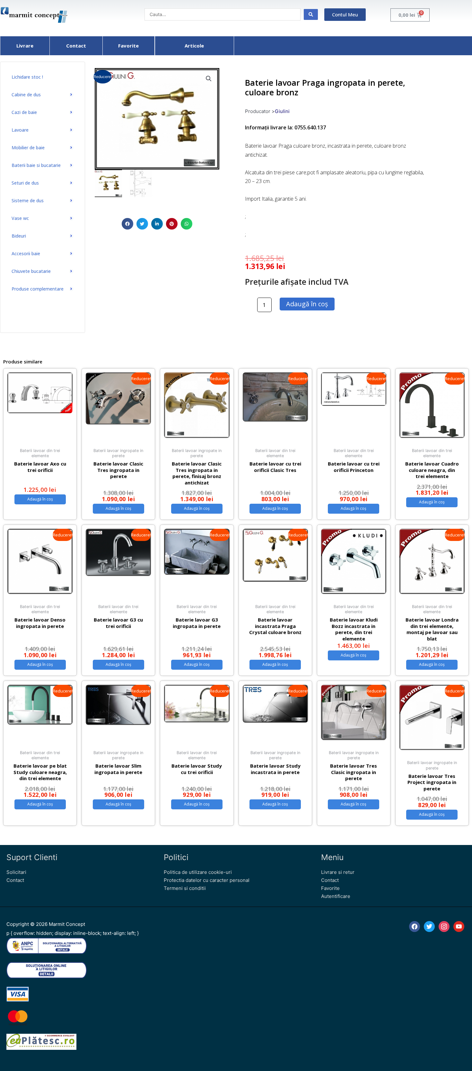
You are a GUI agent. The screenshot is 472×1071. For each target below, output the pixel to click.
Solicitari (16, 872)
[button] (127, 224)
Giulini (282, 111)
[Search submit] (311, 14)
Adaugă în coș (307, 304)
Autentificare (335, 896)
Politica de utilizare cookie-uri (198, 872)
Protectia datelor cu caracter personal (206, 880)
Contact (15, 880)
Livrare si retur (337, 872)
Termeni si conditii (185, 888)
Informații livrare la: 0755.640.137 (285, 127)
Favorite (330, 888)
